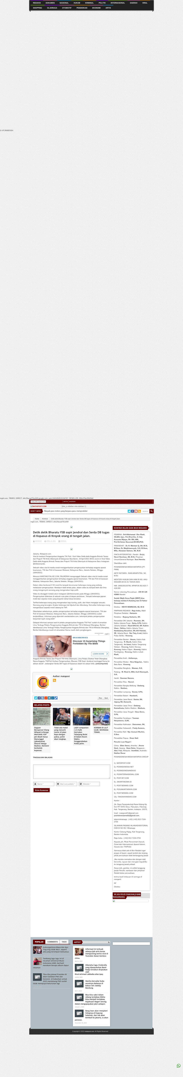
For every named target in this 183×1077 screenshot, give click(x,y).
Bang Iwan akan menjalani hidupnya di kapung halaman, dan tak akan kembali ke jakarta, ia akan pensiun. (91, 1015)
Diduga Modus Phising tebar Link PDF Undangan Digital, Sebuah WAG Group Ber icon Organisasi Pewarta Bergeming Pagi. (107, 507)
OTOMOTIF (67, 8)
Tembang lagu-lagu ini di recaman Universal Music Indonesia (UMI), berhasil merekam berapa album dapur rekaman (51, 963)
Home (37, 519)
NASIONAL (64, 3)
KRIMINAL (89, 3)
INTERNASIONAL (118, 3)
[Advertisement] (74, 47)
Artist (77, 942)
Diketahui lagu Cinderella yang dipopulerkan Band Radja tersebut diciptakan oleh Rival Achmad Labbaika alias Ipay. (91, 969)
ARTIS (65, 501)
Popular (39, 942)
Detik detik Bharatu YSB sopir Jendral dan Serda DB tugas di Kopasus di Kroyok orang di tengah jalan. (71, 534)
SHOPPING (82, 517)
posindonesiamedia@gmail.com (126, 816)
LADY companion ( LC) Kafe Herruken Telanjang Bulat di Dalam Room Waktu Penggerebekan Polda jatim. (81, 735)
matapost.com (89, 1031)
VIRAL (89, 517)
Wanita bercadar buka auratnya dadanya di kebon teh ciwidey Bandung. (94, 984)
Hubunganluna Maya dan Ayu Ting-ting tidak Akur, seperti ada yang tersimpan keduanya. (56, 949)
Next (106, 698)
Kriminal (45, 519)
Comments (52, 942)
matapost (38, 541)
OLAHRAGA (52, 8)
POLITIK (66, 517)
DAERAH (72, 501)
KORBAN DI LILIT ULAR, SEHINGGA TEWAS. (101, 729)
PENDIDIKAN (82, 8)
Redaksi (73, 517)
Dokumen (50, 3)
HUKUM (77, 3)
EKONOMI (96, 8)
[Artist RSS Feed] (109, 942)
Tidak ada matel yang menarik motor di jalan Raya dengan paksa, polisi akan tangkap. (61, 733)
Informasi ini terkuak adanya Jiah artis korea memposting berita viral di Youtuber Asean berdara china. (91, 953)
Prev (100, 698)
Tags (64, 942)
